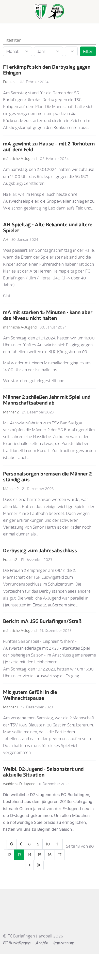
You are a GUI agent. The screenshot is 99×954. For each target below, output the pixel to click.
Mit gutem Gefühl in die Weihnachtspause (30, 695)
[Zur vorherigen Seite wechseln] (20, 844)
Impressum (63, 942)
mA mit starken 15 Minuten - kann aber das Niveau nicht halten (47, 315)
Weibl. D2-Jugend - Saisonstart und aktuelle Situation (43, 772)
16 (50, 854)
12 (9, 854)
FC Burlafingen (16, 942)
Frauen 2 (10, 559)
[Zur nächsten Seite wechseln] (29, 865)
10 (48, 843)
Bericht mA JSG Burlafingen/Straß (42, 621)
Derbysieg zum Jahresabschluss (40, 550)
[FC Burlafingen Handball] (49, 11)
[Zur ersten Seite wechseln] (12, 844)
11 (57, 843)
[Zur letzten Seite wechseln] (39, 865)
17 (59, 854)
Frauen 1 (9, 82)
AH (5, 239)
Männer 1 (10, 707)
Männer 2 (11, 412)
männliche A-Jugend (20, 158)
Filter (88, 51)
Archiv (42, 942)
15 (39, 854)
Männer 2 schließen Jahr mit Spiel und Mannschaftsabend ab (46, 400)
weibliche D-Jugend (19, 784)
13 (19, 854)
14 (29, 854)
